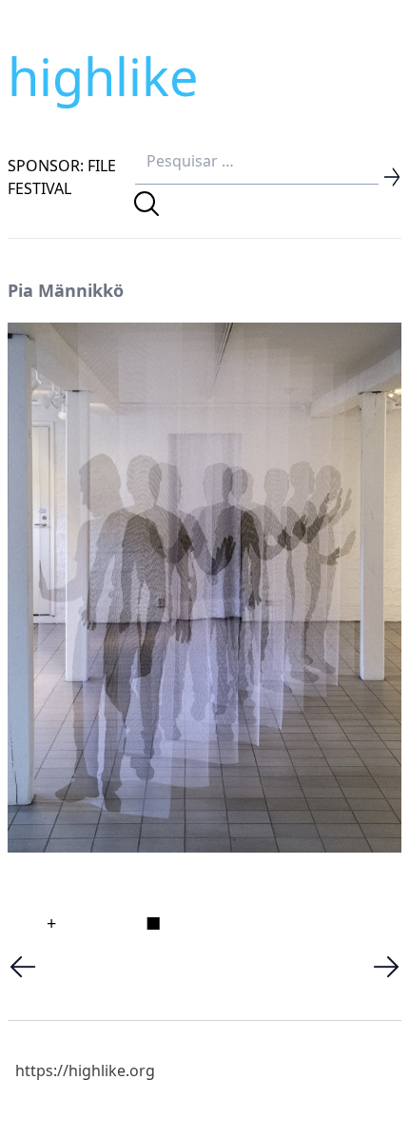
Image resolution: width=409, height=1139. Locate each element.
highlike (103, 76)
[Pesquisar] (146, 203)
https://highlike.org (85, 1070)
